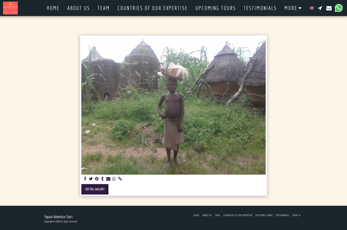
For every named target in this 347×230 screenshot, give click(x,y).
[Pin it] (97, 179)
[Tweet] (91, 179)
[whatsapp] (114, 179)
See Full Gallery (95, 189)
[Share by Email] (108, 179)
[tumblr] (102, 179)
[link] (120, 179)
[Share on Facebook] (85, 179)
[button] (320, 8)
